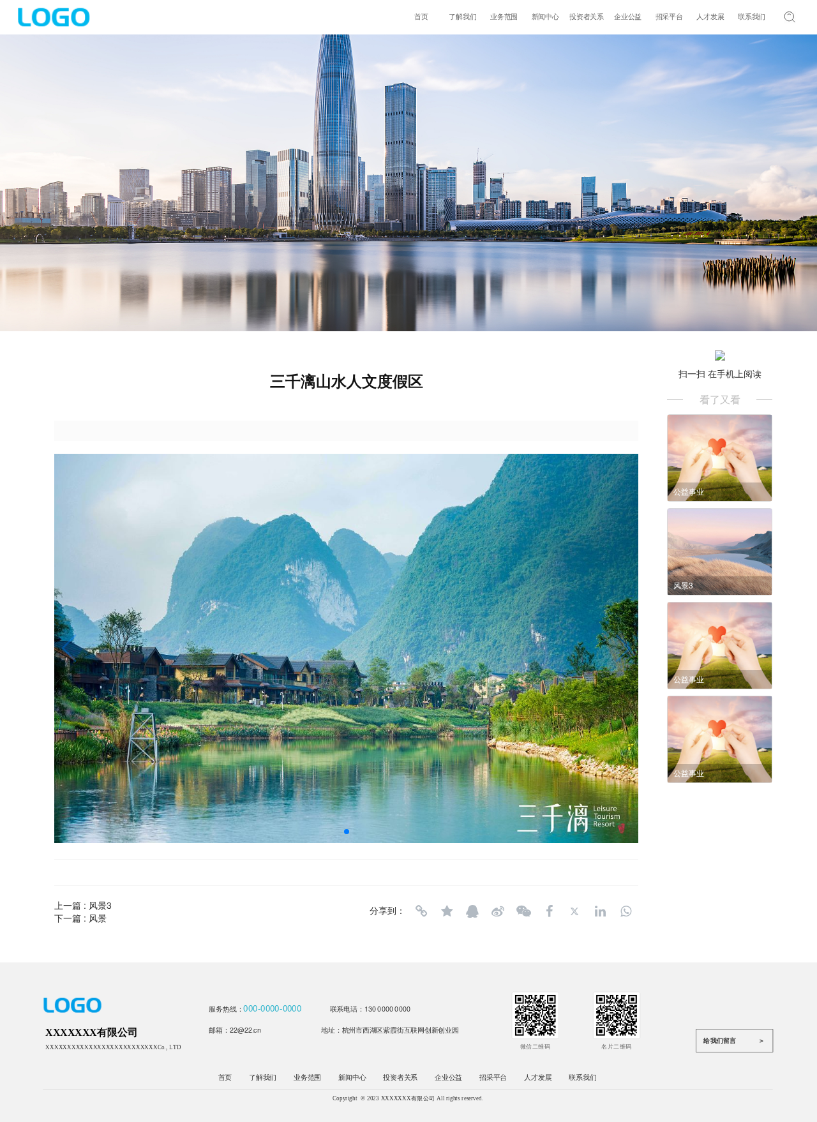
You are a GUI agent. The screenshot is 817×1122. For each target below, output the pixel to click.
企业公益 (627, 16)
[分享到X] (574, 911)
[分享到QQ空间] (447, 911)
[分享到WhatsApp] (625, 911)
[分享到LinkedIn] (600, 911)
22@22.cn (245, 1029)
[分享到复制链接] (421, 911)
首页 (421, 16)
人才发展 (710, 16)
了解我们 (462, 16)
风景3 (100, 905)
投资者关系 (586, 16)
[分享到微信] (523, 911)
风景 (98, 917)
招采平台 (669, 16)
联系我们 (751, 16)
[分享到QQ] (472, 911)
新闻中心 (545, 16)
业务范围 (504, 16)
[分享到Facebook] (549, 911)
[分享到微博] (498, 911)
